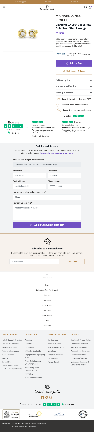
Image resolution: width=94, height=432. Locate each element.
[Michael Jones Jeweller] (47, 7)
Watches (47, 295)
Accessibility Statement (80, 351)
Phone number (54, 181)
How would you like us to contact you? (29, 192)
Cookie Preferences (79, 358)
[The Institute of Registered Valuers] (35, 414)
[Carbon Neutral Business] (83, 414)
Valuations (52, 351)
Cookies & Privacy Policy (81, 340)
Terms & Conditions (79, 347)
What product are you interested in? (28, 160)
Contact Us (75, 2)
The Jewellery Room (56, 347)
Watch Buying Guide (33, 351)
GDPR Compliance (78, 355)
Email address (19, 181)
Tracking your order (9, 347)
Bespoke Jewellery (56, 355)
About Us (47, 325)
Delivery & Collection (10, 344)
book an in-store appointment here (56, 153)
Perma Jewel (53, 362)
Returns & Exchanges (10, 351)
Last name (52, 170)
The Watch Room (54, 344)
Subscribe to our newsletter (47, 248)
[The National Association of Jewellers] (11, 414)
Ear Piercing (53, 358)
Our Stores (48, 2)
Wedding (47, 310)
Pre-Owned (47, 315)
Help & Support (20, 2)
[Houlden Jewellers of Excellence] (59, 414)
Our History (29, 347)
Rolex (47, 285)
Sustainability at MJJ (33, 378)
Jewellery (47, 300)
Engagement (47, 305)
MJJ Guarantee (8, 355)
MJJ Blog (29, 374)
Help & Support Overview (12, 340)
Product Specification (66, 86)
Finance (5, 358)
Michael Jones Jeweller (22, 423)
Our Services (53, 340)
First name (17, 170)
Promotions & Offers (79, 344)
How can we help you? (22, 203)
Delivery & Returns (64, 92)
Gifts (47, 320)
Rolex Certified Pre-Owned (47, 290)
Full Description (63, 80)
